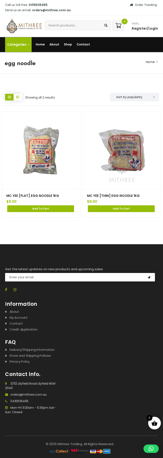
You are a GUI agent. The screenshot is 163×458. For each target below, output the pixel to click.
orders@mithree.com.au (28, 394)
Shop (68, 44)
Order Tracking (145, 5)
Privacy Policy (20, 361)
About (54, 44)
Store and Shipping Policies (30, 355)
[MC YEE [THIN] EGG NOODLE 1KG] (122, 150)
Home (40, 44)
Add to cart (40, 208)
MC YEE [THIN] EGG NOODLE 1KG (113, 195)
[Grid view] (9, 97)
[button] (151, 448)
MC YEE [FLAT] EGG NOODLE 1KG (32, 195)
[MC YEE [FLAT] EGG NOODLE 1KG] (41, 150)
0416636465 (19, 401)
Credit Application (23, 329)
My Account (19, 317)
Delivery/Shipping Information (32, 349)
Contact (83, 44)
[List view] (18, 97)
